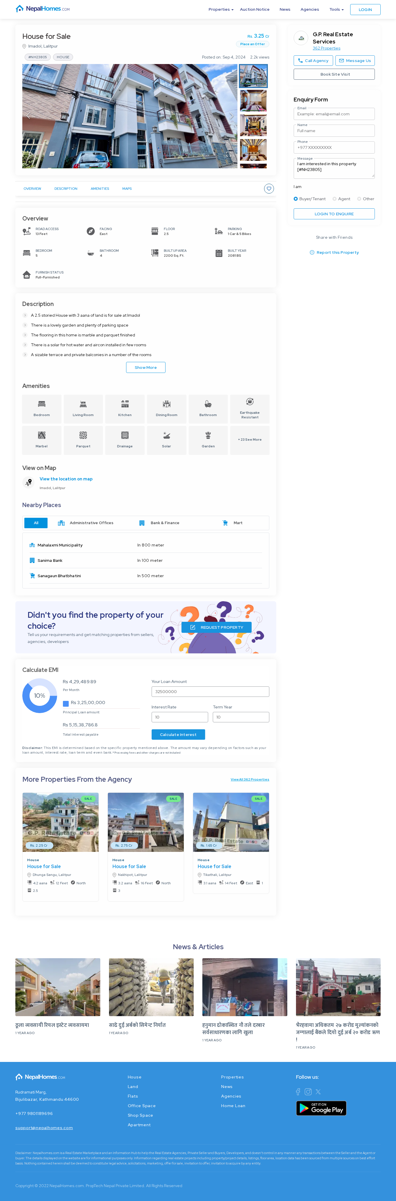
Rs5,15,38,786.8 (80, 725)
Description (66, 188)
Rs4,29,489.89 (79, 682)
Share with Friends (334, 237)
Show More (146, 367)
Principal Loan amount (81, 712)
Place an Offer (252, 44)
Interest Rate (164, 707)
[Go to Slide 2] (253, 101)
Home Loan (233, 1105)
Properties (232, 1077)
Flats (133, 1096)
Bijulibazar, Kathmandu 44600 (47, 1099)
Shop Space (141, 1115)
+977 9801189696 (34, 1113)
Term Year (222, 707)
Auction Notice (255, 9)
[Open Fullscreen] (228, 154)
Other (368, 198)
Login (365, 9)
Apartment (139, 1124)
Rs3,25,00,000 (88, 702)
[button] (129, 116)
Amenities (100, 188)
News (285, 9)
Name (302, 125)
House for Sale (44, 866)
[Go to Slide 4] (253, 150)
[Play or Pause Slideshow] (31, 154)
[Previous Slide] (28, 116)
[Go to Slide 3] (253, 125)
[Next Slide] (231, 116)
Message (305, 158)
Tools (334, 9)
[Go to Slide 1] (253, 76)
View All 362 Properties (250, 779)
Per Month (71, 690)
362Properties (326, 48)
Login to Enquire (334, 213)
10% (39, 695)
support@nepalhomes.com (44, 1127)
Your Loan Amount (169, 681)
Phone (302, 142)
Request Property (222, 627)
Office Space (142, 1105)
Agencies (310, 9)
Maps (127, 188)
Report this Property (338, 252)
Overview (32, 188)
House (33, 860)
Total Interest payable (81, 734)
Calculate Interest (178, 734)
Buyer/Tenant (312, 198)
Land (133, 1086)
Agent (344, 198)
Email (301, 108)
